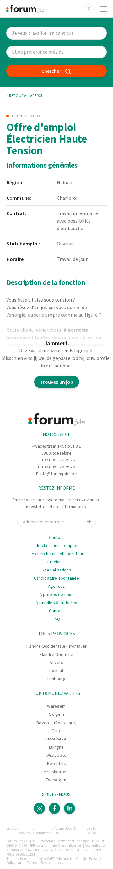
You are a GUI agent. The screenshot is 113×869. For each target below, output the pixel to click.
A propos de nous (57, 594)
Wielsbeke (56, 755)
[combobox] (56, 52)
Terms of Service (39, 862)
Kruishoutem (56, 771)
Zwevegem (56, 779)
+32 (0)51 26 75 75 (58, 460)
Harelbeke (56, 739)
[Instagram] (39, 808)
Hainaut (56, 670)
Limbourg (56, 679)
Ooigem (56, 714)
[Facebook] (54, 808)
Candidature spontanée (56, 578)
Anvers (56, 662)
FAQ (57, 619)
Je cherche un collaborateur (57, 553)
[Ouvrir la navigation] (103, 8)
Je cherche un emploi (56, 545)
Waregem (56, 706)
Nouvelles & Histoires (56, 602)
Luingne (56, 747)
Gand (56, 731)
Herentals (56, 763)
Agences (56, 586)
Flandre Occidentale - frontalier (56, 646)
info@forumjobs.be (58, 474)
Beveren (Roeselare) (56, 722)
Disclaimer (41, 832)
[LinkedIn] (69, 808)
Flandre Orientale (56, 654)
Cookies (24, 832)
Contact (56, 537)
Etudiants (56, 562)
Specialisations (56, 570)
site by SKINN (92, 830)
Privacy (12, 828)
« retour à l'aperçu (25, 95)
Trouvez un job (56, 382)
